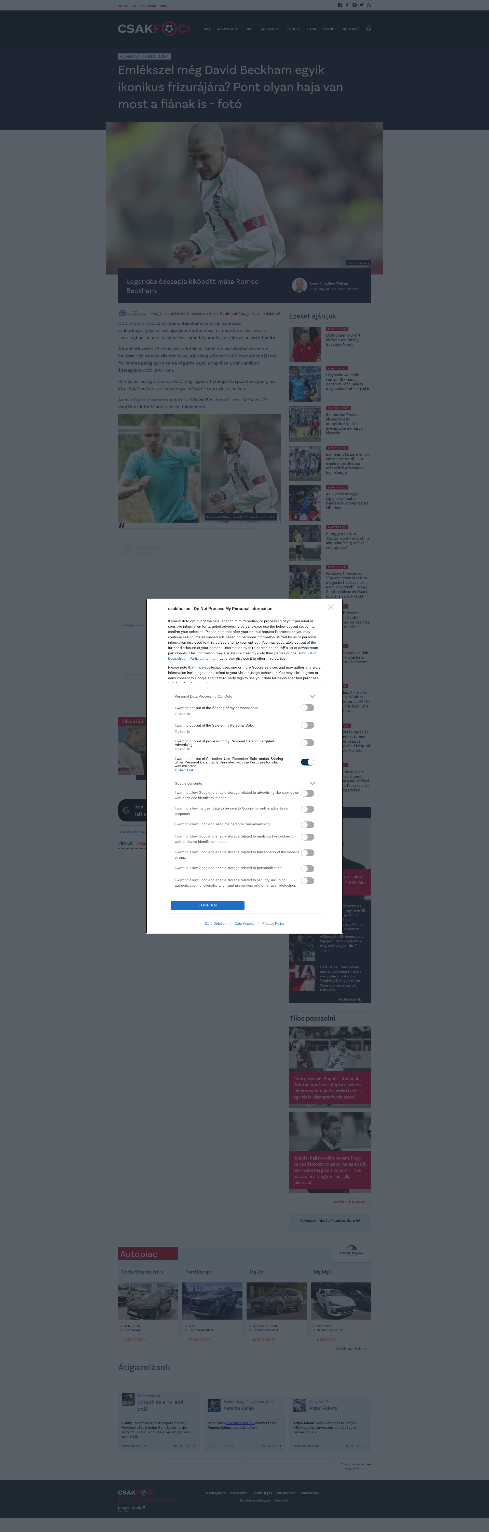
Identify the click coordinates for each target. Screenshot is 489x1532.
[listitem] (244, 696)
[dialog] (244, 766)
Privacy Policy (273, 923)
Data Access (244, 923)
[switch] (307, 707)
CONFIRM (207, 905)
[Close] (332, 609)
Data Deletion (216, 923)
